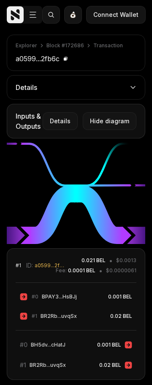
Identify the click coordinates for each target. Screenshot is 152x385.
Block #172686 (65, 45)
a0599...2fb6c (50, 265)
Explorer (26, 45)
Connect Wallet (115, 14)
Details (60, 121)
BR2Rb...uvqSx (59, 316)
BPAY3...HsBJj (59, 296)
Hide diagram (109, 121)
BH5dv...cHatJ (48, 345)
